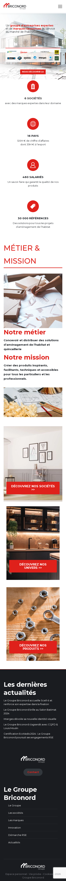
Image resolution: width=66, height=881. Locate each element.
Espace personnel (16, 873)
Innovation (14, 827)
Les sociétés (15, 812)
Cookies (48, 873)
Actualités (14, 842)
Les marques (15, 820)
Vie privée (35, 873)
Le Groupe (14, 805)
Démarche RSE (17, 834)
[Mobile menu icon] (60, 6)
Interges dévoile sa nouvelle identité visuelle (30, 718)
